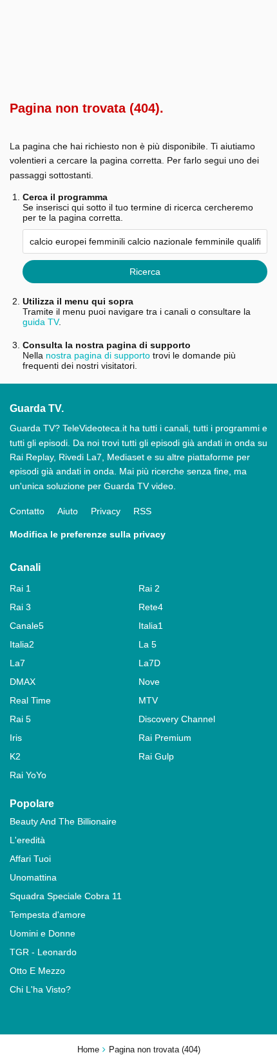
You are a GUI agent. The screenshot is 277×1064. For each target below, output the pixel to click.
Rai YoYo (28, 775)
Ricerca (144, 271)
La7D (149, 663)
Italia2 (22, 644)
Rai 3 (20, 607)
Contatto (27, 511)
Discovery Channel (176, 719)
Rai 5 (20, 719)
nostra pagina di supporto (98, 355)
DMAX (22, 682)
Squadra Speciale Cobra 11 (66, 896)
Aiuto (67, 511)
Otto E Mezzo (37, 971)
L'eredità (27, 840)
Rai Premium (164, 738)
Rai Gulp (156, 756)
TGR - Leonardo (43, 952)
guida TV (41, 322)
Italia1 (150, 626)
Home (88, 1049)
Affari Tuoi (30, 859)
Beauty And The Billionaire (63, 821)
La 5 (147, 644)
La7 (17, 663)
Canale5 (27, 626)
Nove (149, 682)
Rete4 (150, 607)
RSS (142, 511)
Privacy (105, 511)
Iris (16, 738)
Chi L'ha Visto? (40, 989)
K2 (15, 756)
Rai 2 (149, 588)
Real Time (30, 700)
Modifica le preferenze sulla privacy (88, 534)
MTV (148, 700)
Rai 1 (20, 588)
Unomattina (33, 877)
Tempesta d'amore (48, 915)
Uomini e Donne (42, 933)
